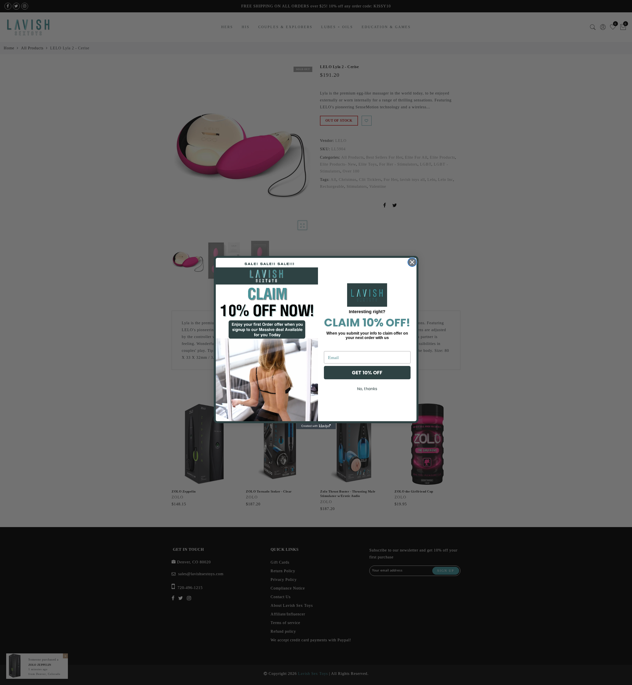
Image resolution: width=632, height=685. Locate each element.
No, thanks (367, 389)
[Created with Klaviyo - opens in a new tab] (316, 426)
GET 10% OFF (367, 372)
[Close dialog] (412, 262)
